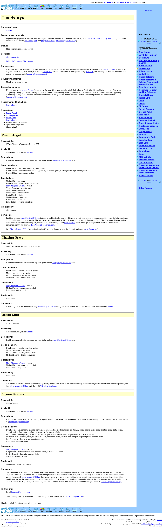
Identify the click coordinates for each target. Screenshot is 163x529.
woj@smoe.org (91, 229)
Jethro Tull (47, 71)
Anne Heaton (145, 66)
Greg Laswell (145, 132)
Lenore (142, 134)
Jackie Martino (146, 162)
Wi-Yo (149, 43)
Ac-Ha (143, 41)
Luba (141, 154)
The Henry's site (12, 57)
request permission (12, 522)
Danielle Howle (146, 95)
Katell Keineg (145, 117)
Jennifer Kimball (147, 120)
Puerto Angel (11, 113)
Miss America (69, 222)
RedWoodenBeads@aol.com (43, 225)
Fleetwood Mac (109, 69)
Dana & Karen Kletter (149, 123)
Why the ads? (148, 10)
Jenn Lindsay (145, 140)
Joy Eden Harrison (148, 55)
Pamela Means (146, 175)
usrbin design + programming (151, 524)
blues (98, 38)
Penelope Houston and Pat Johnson (148, 91)
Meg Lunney (145, 157)
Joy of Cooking (146, 109)
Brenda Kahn (145, 112)
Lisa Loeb (144, 143)
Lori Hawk (144, 58)
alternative (91, 38)
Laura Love (144, 151)
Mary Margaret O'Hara (61, 160)
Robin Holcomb (146, 77)
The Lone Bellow (147, 146)
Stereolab (89, 71)
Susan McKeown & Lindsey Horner (148, 171)
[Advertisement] (149, 21)
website (29, 152)
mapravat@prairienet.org (66, 41)
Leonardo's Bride (147, 137)
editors (159, 520)
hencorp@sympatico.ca (20, 492)
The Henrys (144, 68)
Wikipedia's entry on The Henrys (19, 61)
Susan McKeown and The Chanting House (149, 166)
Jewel (142, 103)
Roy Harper (144, 52)
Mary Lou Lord (146, 148)
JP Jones (143, 106)
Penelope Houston (148, 87)
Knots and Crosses (148, 126)
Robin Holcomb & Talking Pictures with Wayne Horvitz (149, 82)
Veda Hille (144, 74)
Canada (9, 30)
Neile (110, 306)
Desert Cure (11, 118)
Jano (141, 101)
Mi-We (154, 41)
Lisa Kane (144, 115)
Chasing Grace (12, 115)
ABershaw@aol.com (48, 386)
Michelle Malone (146, 160)
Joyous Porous (27, 90)
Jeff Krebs (144, 129)
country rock (106, 38)
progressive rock (48, 41)
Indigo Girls (144, 98)
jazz (35, 41)
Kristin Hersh (145, 71)
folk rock (29, 41)
